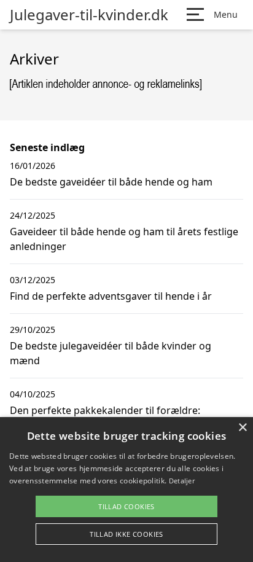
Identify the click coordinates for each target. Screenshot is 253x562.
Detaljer (182, 480)
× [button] (242, 427)
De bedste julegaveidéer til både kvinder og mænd (110, 353)
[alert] (126, 489)
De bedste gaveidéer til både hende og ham (111, 182)
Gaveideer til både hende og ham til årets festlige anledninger (124, 239)
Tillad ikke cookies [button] (126, 534)
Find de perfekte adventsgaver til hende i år (111, 296)
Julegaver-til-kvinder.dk (89, 15)
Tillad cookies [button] (126, 506)
